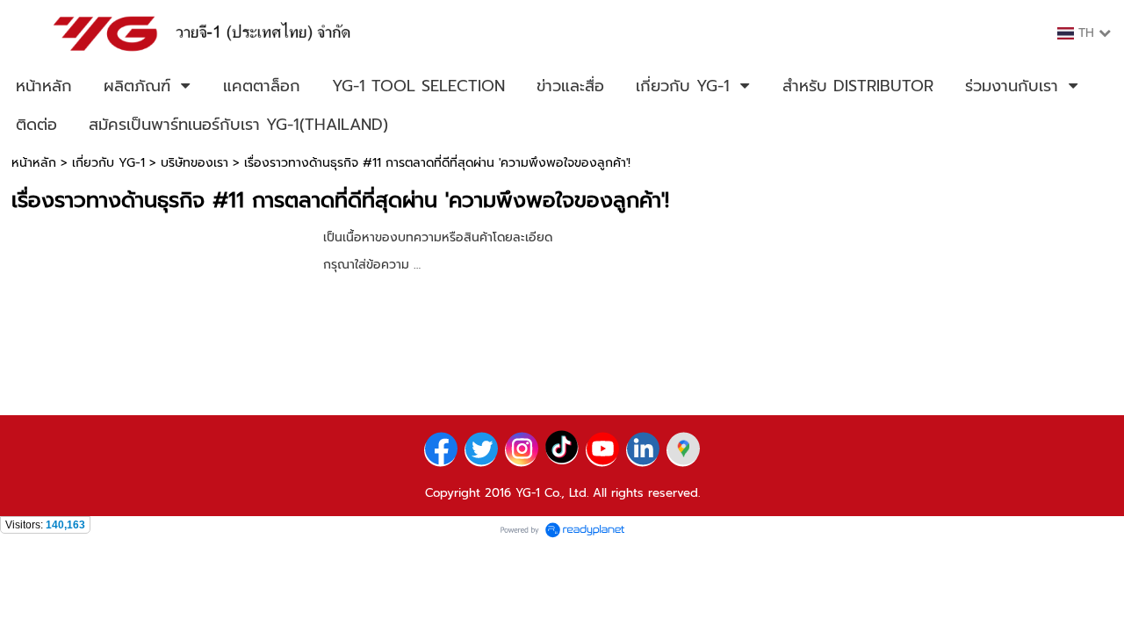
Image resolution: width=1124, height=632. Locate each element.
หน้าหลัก (33, 163)
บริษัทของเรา (194, 163)
